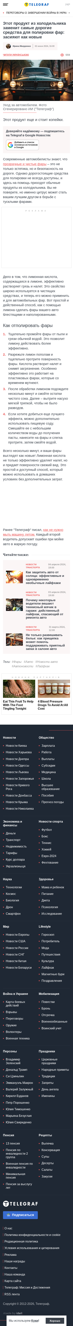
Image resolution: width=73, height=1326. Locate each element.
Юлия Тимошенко (18, 1109)
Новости (9, 737)
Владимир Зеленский (13, 1061)
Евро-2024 (49, 856)
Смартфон (13, 913)
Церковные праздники (49, 1061)
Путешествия (51, 954)
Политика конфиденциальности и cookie (32, 1234)
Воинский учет (51, 1028)
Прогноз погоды (53, 802)
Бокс (45, 836)
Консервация (51, 1150)
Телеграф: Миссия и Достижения (27, 1287)
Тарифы (11, 853)
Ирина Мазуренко (22, 46)
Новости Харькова (19, 752)
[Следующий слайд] (69, 13)
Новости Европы (17, 934)
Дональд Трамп (16, 1069)
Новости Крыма (17, 802)
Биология (12, 900)
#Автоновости (22, 666)
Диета (46, 900)
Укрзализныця (15, 866)
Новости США (15, 941)
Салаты (47, 1169)
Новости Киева (16, 745)
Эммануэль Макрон (19, 1082)
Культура (48, 961)
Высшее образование (51, 787)
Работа (46, 752)
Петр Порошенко (17, 1102)
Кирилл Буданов (17, 1096)
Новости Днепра (17, 759)
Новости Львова (17, 772)
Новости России (17, 948)
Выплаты (48, 759)
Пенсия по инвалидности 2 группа (17, 1153)
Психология (50, 907)
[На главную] (36, 4)
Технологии (14, 887)
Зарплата (48, 745)
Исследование (52, 913)
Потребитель (51, 941)
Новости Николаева (20, 808)
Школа (46, 778)
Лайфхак (48, 967)
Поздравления (52, 980)
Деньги (11, 833)
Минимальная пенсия (15, 1175)
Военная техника (18, 1038)
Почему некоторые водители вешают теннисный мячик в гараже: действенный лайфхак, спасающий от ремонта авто (44, 609)
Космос (11, 893)
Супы (45, 1156)
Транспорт (13, 839)
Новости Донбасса (19, 795)
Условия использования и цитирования (31, 1248)
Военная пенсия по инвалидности (19, 1165)
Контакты (10, 1267)
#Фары (17, 661)
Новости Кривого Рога (18, 787)
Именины (48, 1096)
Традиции (48, 1076)
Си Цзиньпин (15, 1076)
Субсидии (48, 765)
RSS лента (12, 1294)
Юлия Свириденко (18, 1122)
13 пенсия (13, 1143)
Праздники (47, 1051)
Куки (34, 1320)
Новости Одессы (17, 765)
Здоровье (46, 879)
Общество (46, 737)
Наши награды (14, 1261)
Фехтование (50, 862)
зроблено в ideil (13, 1313)
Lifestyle (45, 926)
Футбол (47, 829)
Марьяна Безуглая (19, 1115)
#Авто (28, 661)
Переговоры (14, 1018)
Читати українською (16, 55)
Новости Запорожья (20, 778)
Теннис (46, 842)
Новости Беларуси (19, 967)
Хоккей (46, 849)
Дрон (9, 907)
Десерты (48, 1163)
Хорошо (55, 1320)
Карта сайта (12, 1281)
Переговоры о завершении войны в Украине (38, 12)
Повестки (48, 1001)
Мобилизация (49, 993)
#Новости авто (46, 661)
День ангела (50, 1089)
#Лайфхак (43, 666)
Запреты (48, 1082)
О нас (8, 1228)
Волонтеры (14, 1031)
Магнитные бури (53, 974)
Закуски (47, 1176)
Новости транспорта (33, 565)
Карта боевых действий (15, 1003)
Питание (48, 893)
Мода (45, 948)
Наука (7, 879)
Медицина (49, 772)
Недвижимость (16, 846)
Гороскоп (48, 934)
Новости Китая (16, 961)
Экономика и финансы (12, 823)
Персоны (10, 1051)
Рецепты (45, 1135)
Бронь (46, 1008)
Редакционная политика (21, 1241)
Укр (67, 4)
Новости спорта (51, 821)
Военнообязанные (54, 1021)
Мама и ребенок (53, 887)
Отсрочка (48, 1015)
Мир (6, 926)
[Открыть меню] (5, 4)
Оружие (11, 1025)
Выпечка (48, 1143)
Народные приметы (55, 1069)
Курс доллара (15, 859)
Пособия (48, 795)
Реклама (10, 1254)
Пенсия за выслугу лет (19, 1186)
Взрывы (11, 1012)
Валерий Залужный (19, 1089)
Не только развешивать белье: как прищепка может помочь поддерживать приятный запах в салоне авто (45, 642)
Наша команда (14, 1274)
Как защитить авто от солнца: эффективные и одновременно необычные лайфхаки (45, 578)
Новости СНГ (15, 954)
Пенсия (8, 1135)
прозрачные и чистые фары (24, 164)
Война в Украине (15, 993)
